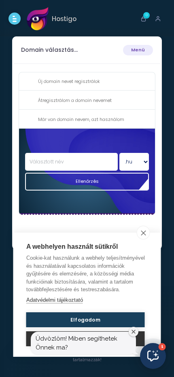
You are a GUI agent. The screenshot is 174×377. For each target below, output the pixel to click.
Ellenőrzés (87, 181)
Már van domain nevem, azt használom (81, 119)
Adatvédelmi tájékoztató (54, 300)
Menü (138, 50)
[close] (143, 232)
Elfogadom (85, 319)
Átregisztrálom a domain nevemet (75, 100)
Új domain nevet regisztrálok (69, 81)
